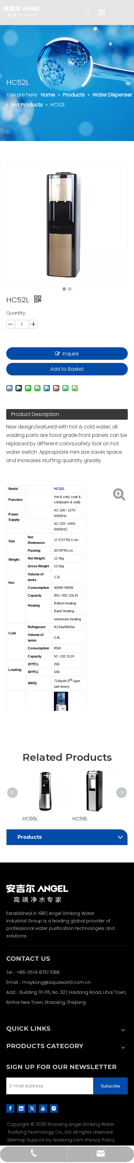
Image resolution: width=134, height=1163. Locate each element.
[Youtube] (43, 1108)
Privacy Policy (100, 1140)
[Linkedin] (21, 1108)
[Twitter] (32, 1108)
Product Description (35, 414)
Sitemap (16, 1140)
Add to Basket (67, 369)
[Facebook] (10, 1108)
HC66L (27, 818)
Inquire (71, 353)
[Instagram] (54, 1108)
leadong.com (68, 1140)
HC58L (77, 818)
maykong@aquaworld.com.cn (56, 982)
